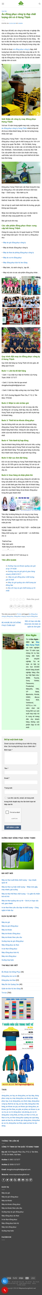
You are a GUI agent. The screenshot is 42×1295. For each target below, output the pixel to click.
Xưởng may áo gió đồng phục (13, 941)
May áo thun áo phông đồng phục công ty (18, 253)
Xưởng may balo (8, 960)
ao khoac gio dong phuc (27, 1106)
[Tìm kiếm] (39, 4)
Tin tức (4, 11)
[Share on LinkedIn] (31, 606)
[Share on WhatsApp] (11, 606)
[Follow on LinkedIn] (19, 1180)
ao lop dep (30, 1096)
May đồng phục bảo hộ (10, 952)
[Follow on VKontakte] (27, 1180)
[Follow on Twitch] (31, 1180)
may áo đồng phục (32, 616)
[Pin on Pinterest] (27, 606)
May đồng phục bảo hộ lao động (15, 263)
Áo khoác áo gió (18, 1282)
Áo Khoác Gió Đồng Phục (11, 972)
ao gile (18, 1109)
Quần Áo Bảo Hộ (12, 1283)
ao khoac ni (33, 1109)
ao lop (12, 1096)
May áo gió (6, 922)
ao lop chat (23, 1104)
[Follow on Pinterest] (11, 1180)
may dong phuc (18, 1098)
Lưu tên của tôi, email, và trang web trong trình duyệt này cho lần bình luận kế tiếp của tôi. (19, 801)
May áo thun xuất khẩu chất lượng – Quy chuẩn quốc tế (19, 881)
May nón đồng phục (9, 956)
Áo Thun (36, 1282)
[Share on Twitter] (19, 606)
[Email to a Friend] (23, 606)
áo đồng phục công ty (21, 49)
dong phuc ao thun (15, 1123)
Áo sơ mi (29, 1282)
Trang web (8, 788)
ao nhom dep (26, 1101)
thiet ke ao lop (13, 1104)
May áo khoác (7, 930)
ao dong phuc (21, 1096)
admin (20, 23)
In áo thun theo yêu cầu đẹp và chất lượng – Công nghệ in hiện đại (20, 909)
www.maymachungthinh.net (19, 1175)
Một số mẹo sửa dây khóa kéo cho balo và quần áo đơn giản (32, 624)
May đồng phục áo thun (10, 945)
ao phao (25, 1109)
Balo (34, 1283)
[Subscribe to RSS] (15, 1180)
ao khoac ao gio (12, 1106)
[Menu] (3, 3)
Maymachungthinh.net (27, 1288)
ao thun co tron (29, 1115)
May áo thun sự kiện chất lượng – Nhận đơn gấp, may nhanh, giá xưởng (20, 888)
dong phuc (5, 1096)
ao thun (20, 1115)
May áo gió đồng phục (10, 926)
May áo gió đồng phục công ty (14, 243)
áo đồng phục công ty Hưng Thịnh (14, 128)
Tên (6, 768)
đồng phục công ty (20, 616)
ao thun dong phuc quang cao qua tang (24, 1118)
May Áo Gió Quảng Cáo (10, 984)
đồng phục (10, 616)
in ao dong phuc (14, 1101)
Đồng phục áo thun (9, 980)
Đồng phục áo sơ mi (9, 976)
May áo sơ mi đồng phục (12, 258)
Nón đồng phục (25, 1283)
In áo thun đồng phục (9, 949)
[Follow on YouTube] (23, 1180)
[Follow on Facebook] (3, 1180)
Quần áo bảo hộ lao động (11, 989)
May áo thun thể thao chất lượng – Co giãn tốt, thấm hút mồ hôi (21, 895)
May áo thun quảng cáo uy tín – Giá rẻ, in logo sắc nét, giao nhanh (20, 902)
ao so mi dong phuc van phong (18, 1112)
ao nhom (27, 1098)
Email (7, 778)
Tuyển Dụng (21, 1285)
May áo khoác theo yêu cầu (12, 937)
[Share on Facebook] (15, 606)
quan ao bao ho (7, 1120)
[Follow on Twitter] (7, 1180)
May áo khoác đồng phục (11, 934)
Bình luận (8, 750)
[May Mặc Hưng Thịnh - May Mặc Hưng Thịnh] (21, 4)
